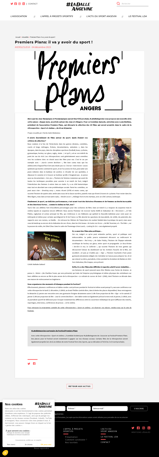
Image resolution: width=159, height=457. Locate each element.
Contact (33, 4)
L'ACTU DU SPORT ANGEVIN (109, 430)
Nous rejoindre (41, 448)
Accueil (18, 37)
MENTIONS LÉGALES (141, 432)
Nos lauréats (71, 442)
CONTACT (105, 442)
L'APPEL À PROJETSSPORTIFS (73, 430)
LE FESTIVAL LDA (109, 437)
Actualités (25, 37)
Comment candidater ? (76, 440)
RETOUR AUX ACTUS (80, 386)
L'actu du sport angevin (101, 16)
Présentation (71, 437)
